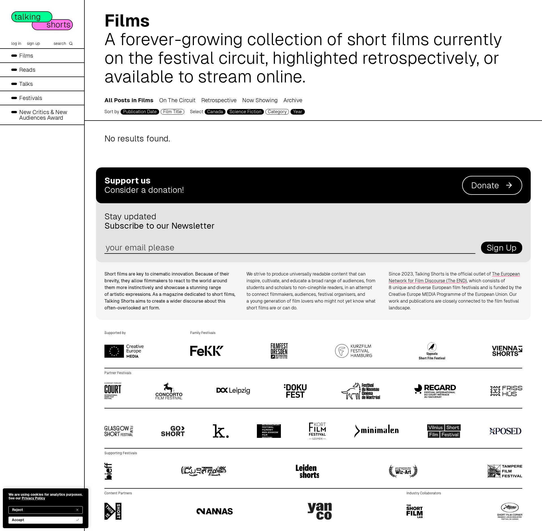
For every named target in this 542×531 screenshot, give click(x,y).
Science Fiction (245, 111)
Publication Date (140, 111)
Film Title (172, 111)
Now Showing (260, 100)
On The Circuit (177, 100)
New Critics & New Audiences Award (43, 115)
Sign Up (502, 248)
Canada (215, 111)
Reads (27, 70)
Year (297, 111)
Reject (17, 510)
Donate (485, 185)
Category (277, 111)
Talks (26, 84)
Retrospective (219, 100)
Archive (292, 100)
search (60, 43)
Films (26, 56)
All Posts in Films (129, 100)
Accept (18, 520)
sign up (33, 43)
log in (16, 43)
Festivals (30, 98)
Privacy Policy (33, 498)
